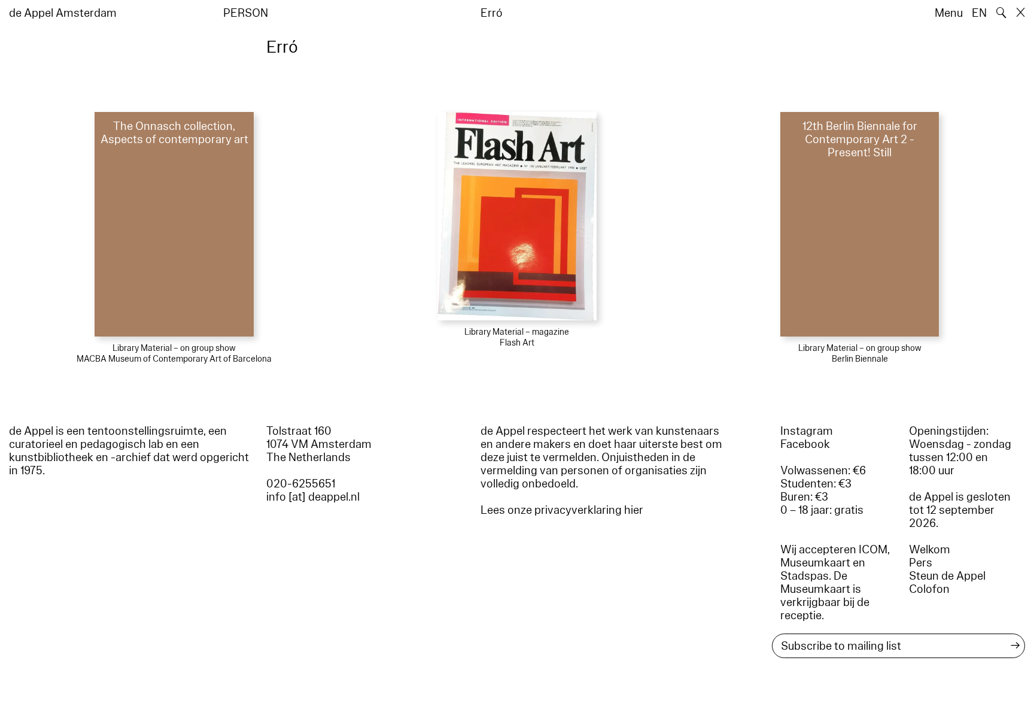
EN (979, 13)
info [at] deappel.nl (313, 497)
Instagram (806, 431)
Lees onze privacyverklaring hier (561, 510)
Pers (920, 563)
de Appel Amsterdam (63, 13)
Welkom (929, 550)
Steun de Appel (947, 576)
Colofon (929, 589)
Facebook (805, 444)
